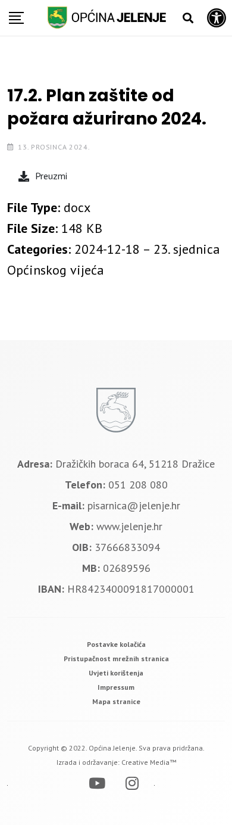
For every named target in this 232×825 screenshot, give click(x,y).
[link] (116, 644)
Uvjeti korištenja (116, 672)
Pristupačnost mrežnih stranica (116, 658)
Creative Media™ (148, 762)
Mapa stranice (116, 701)
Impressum (116, 687)
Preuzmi (51, 176)
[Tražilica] (188, 18)
